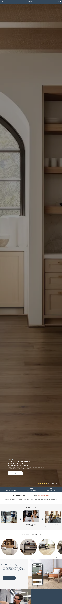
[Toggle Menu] (2, 2)
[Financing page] (31, 489)
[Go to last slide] (56, 557)
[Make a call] (58, 2)
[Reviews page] (51, 489)
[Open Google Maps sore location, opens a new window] (60, 2)
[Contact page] (10, 489)
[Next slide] (60, 557)
